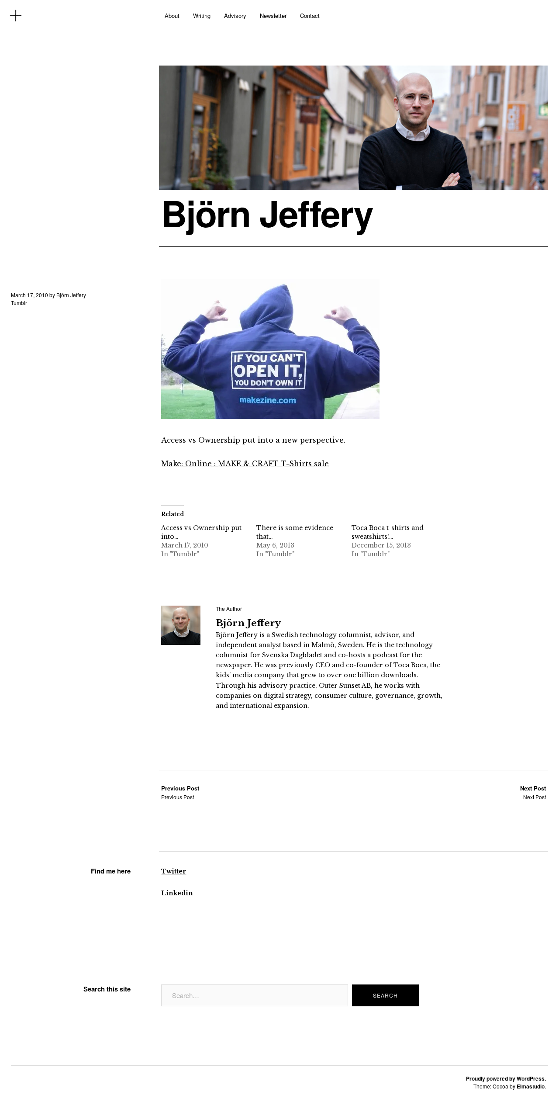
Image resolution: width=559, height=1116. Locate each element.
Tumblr (19, 302)
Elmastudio (531, 1086)
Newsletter (273, 15)
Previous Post (180, 792)
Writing (201, 15)
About (172, 15)
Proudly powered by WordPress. (506, 1078)
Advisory (235, 15)
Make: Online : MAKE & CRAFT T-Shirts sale (245, 463)
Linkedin (177, 893)
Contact (310, 15)
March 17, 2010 (29, 294)
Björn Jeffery (267, 212)
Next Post (533, 792)
